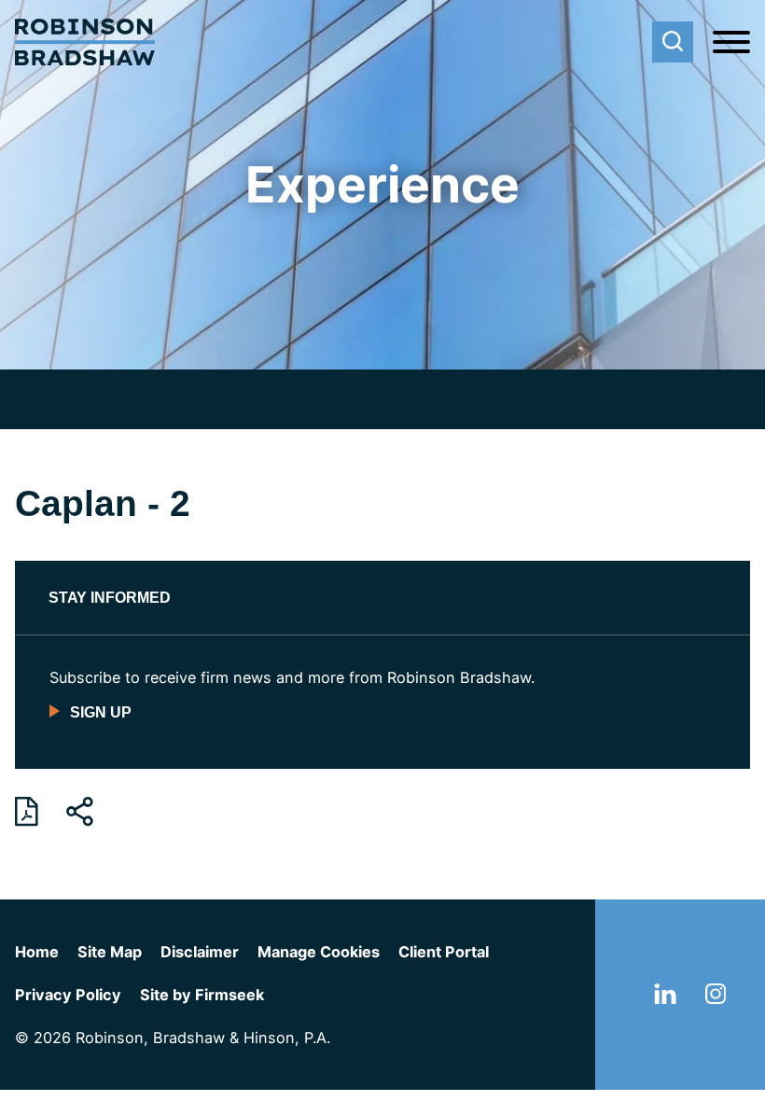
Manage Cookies (318, 951)
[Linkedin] (665, 998)
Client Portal (443, 951)
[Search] (672, 42)
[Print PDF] (26, 812)
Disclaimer (199, 951)
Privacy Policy (68, 994)
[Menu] (731, 43)
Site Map (109, 951)
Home (37, 951)
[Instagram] (715, 998)
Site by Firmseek (202, 994)
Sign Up (101, 712)
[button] (79, 812)
